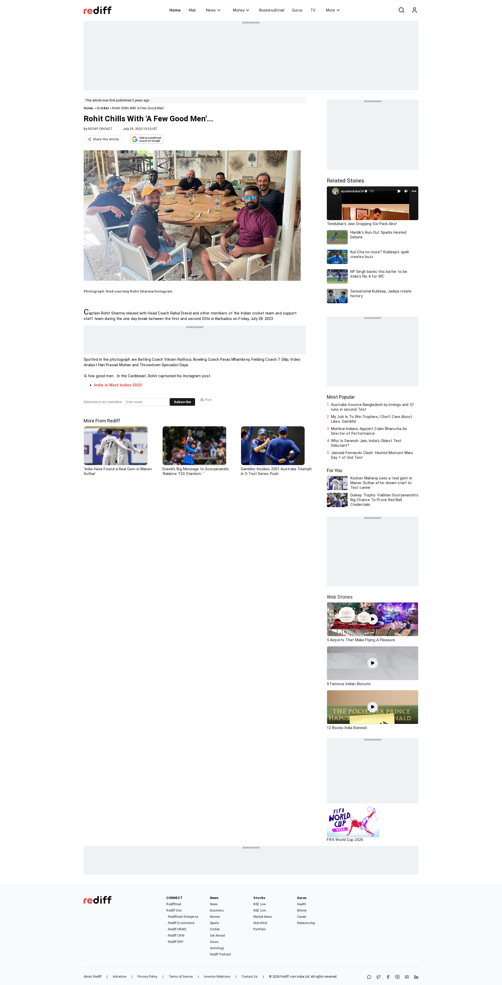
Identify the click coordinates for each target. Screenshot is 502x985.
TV (313, 10)
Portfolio (259, 929)
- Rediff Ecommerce (180, 923)
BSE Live (259, 904)
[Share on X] (378, 977)
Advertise (119, 976)
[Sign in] (414, 10)
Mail (192, 10)
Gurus (297, 10)
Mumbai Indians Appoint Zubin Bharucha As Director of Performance (369, 431)
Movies (215, 917)
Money (238, 10)
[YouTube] (407, 977)
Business (217, 910)
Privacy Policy (147, 976)
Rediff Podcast (220, 954)
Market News (262, 917)
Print (208, 400)
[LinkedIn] (416, 977)
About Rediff (92, 976)
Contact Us (250, 976)
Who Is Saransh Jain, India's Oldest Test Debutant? (366, 443)
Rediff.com (288, 976)
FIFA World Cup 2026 (345, 839)
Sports (214, 923)
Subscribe (182, 402)
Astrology (217, 948)
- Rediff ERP (174, 942)
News (211, 10)
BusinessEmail (271, 10)
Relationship (306, 923)
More (330, 10)
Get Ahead (217, 935)
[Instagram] (397, 977)
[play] (372, 619)
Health (301, 904)
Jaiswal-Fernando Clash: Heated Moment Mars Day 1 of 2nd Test (372, 455)
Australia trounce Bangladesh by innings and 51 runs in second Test (372, 407)
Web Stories (340, 597)
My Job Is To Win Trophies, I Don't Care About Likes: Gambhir (371, 419)
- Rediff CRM (175, 935)
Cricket (103, 108)
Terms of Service (181, 976)
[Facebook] (388, 977)
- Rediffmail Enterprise (182, 917)
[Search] (401, 10)
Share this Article (106, 139)
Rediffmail (173, 904)
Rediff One (173, 910)
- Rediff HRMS (176, 929)
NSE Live (259, 910)
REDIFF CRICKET (100, 129)
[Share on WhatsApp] (369, 977)
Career (301, 917)
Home (175, 10)
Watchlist (260, 923)
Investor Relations (217, 976)
